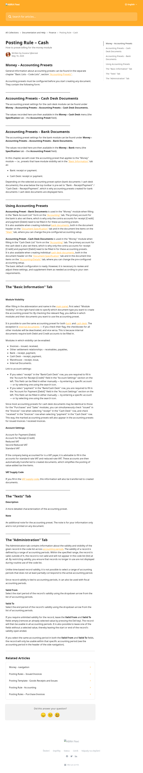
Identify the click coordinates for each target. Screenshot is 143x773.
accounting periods (53, 549)
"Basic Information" (78, 161)
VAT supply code (30, 479)
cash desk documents (62, 252)
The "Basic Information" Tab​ (119, 68)
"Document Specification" (34, 228)
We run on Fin (73, 765)
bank (68, 323)
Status (67, 750)
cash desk (81, 323)
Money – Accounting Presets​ (119, 43)
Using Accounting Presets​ (118, 64)
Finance (52, 32)
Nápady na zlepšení (91, 750)
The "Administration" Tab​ (117, 78)
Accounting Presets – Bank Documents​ (118, 58)
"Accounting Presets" (60, 74)
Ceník (75, 750)
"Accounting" (53, 215)
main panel (62, 306)
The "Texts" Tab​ (113, 73)
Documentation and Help (34, 32)
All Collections (12, 32)
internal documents (29, 326)
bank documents (60, 225)
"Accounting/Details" (30, 259)
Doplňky (56, 750)
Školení (46, 750)
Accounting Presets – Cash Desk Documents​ (118, 50)
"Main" (9, 232)
